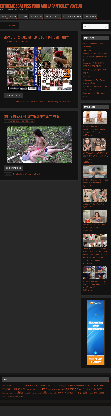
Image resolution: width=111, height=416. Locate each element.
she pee (13, 393)
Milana (28, 174)
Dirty (41, 385)
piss (64, 389)
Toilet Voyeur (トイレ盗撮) (73, 392)
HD (83, 386)
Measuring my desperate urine (96, 69)
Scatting (25, 41)
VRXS (64, 102)
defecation (24, 102)
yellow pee (22, 396)
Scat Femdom (27, 121)
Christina (16, 174)
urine (96, 392)
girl (65, 385)
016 (14, 102)
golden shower (76, 385)
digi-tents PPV (31, 385)
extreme (46, 385)
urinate (91, 393)
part (40, 389)
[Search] (106, 27)
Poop (79, 389)
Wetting (9, 396)
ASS (11, 386)
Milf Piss (86, 73)
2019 (4, 386)
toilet (45, 392)
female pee (54, 386)
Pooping (86, 389)
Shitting (25, 393)
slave (30, 393)
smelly (34, 174)
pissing (71, 389)
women (15, 396)
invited (31, 102)
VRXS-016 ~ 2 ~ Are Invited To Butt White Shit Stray (36, 37)
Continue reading (13, 96)
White (69, 102)
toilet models (53, 393)
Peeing (50, 389)
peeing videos (57, 389)
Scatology (54, 102)
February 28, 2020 (12, 121)
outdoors (47, 102)
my (37, 389)
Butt (17, 102)
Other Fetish (38, 102)
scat (99, 389)
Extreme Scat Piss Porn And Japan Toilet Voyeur (41, 6)
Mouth (34, 389)
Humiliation (88, 386)
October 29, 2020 (12, 41)
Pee (44, 389)
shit (60, 102)
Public (93, 389)
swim (39, 174)
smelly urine (37, 393)
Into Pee (86, 76)
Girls (68, 386)
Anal (8, 386)
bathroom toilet (18, 386)
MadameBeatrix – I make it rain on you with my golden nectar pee (96, 56)
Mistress (29, 389)
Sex (10, 393)
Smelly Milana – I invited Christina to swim (31, 117)
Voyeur (4, 396)
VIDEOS (101, 393)
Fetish (60, 385)
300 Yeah (87, 50)
